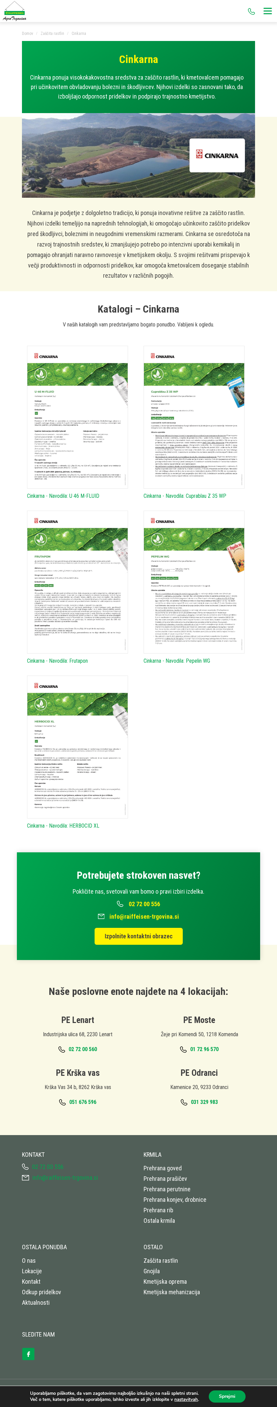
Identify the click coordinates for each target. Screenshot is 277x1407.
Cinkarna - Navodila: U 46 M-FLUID (63, 496)
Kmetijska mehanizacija (172, 1292)
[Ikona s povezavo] (32, 1351)
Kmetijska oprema (165, 1281)
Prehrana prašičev (165, 1178)
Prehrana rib (158, 1210)
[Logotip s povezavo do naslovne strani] (17, 10)
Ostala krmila (159, 1220)
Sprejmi (227, 1396)
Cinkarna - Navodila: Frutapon (57, 661)
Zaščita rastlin (52, 33)
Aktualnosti (36, 1302)
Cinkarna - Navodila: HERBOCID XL (63, 826)
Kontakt (31, 1281)
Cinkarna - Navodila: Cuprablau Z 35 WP (185, 496)
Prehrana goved (163, 1168)
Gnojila (152, 1271)
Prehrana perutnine (167, 1189)
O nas (29, 1260)
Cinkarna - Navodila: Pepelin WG (177, 661)
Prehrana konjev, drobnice (175, 1199)
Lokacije (32, 1271)
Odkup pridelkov (41, 1292)
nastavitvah (186, 1400)
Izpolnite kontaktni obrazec (139, 936)
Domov (27, 33)
